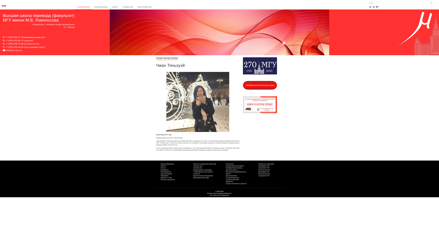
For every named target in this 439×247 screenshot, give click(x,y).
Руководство (165, 170)
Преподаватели (166, 172)
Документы (229, 181)
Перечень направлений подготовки (204, 164)
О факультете (83, 7)
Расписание (230, 164)
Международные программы (202, 170)
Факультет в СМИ (166, 178)
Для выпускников (231, 176)
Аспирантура (197, 168)
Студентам (127, 7)
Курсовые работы (231, 170)
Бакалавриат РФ (263, 166)
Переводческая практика (234, 168)
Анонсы (163, 168)
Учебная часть (198, 166)
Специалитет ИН (264, 176)
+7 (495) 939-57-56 (14, 37)
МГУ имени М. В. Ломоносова (219, 195)
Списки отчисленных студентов (236, 183)
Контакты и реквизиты (168, 179)
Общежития (164, 176)
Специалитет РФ (263, 168)
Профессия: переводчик (266, 164)
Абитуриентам (144, 7)
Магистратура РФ (264, 170)
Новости (163, 166)
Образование (101, 7)
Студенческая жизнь (232, 178)
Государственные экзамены (235, 166)
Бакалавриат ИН (263, 172)
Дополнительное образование (203, 176)
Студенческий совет (232, 179)
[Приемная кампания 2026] (263, 85)
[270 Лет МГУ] (263, 65)
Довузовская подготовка (201, 178)
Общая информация (167, 164)
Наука (115, 7)
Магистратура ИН (264, 174)
